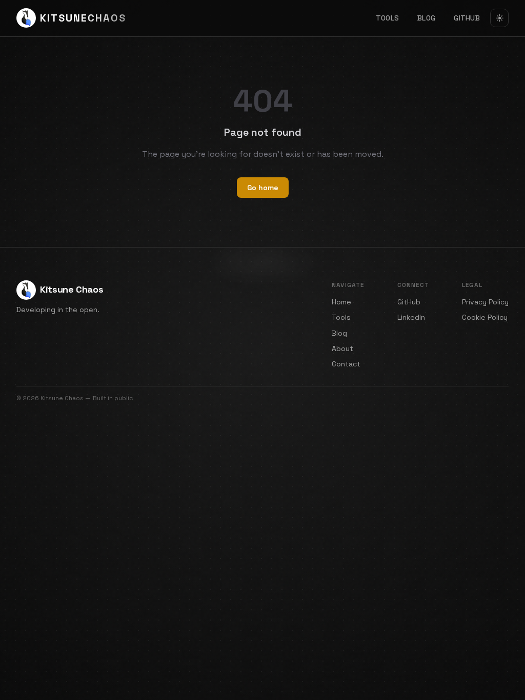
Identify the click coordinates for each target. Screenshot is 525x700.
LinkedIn (411, 317)
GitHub (467, 18)
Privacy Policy (485, 301)
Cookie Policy (485, 317)
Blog (426, 18)
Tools (387, 18)
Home (341, 301)
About (342, 348)
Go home (262, 187)
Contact (346, 363)
